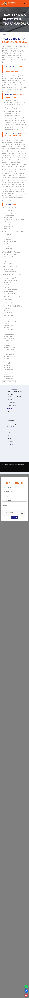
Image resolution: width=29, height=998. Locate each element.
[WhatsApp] (26, 986)
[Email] (26, 995)
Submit (14, 517)
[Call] (26, 991)
